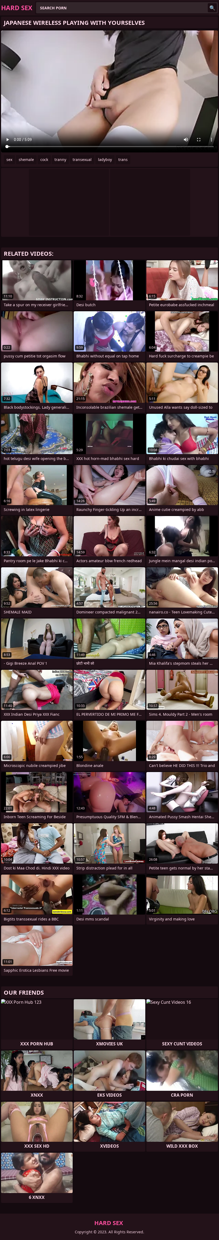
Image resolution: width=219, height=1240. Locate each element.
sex (9, 159)
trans (123, 159)
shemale (26, 159)
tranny (60, 159)
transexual (82, 159)
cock (44, 159)
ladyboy (105, 159)
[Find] (212, 7)
